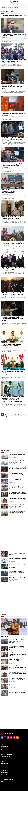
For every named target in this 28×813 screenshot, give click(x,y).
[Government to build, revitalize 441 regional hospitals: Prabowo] (12, 154)
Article (2, 759)
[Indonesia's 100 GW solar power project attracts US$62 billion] (4, 481)
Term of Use (4, 770)
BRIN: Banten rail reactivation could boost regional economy (12, 293)
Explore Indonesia (5, 756)
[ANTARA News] (15, 1)
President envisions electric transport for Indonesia (11, 345)
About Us (3, 777)
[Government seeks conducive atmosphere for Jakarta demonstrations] (4, 661)
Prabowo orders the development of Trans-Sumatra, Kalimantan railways (13, 371)
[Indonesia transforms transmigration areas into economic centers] (12, 181)
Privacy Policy (4, 772)
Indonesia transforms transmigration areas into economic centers (10, 191)
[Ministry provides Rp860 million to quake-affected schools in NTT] (12, 51)
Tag (9, 7)
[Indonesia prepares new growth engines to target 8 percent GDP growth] (12, 76)
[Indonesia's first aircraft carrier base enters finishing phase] (4, 456)
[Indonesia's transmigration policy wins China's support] (12, 259)
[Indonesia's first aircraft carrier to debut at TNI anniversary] (4, 462)
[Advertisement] (14, 434)
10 (6, 416)
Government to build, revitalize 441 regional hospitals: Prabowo (14, 164)
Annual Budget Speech (7, 162)
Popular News (5, 450)
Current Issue (4, 749)
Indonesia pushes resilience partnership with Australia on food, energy (16, 573)
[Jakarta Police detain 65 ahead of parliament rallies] (4, 579)
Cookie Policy (4, 774)
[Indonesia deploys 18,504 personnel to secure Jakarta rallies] (4, 475)
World (2, 752)
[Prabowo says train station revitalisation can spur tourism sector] (12, 308)
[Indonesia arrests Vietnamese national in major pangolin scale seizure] (4, 553)
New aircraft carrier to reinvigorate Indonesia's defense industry (17, 654)
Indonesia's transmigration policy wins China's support (13, 268)
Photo (2, 761)
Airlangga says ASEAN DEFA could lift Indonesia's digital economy (14, 635)
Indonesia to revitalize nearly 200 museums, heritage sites (13, 217)
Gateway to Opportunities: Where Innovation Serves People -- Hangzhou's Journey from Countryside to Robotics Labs (13, 399)
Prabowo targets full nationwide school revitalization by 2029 (13, 138)
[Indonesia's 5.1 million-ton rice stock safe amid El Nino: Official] (4, 693)
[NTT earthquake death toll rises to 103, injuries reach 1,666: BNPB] (4, 494)
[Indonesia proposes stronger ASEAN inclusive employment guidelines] (4, 648)
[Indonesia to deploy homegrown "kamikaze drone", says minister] (12, 233)
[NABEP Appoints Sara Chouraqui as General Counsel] (12, 25)
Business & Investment (6, 754)
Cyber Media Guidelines (7, 779)
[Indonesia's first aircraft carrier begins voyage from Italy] (4, 506)
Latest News (4, 548)
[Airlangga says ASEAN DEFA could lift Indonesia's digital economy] (14, 626)
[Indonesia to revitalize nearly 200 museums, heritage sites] (12, 208)
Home (4, 7)
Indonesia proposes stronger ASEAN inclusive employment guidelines (16, 648)
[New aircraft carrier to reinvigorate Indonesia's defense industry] (4, 654)
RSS (2, 781)
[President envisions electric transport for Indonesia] (12, 335)
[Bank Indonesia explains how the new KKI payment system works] (4, 488)
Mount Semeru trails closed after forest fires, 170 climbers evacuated (17, 566)
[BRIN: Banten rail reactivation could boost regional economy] (12, 284)
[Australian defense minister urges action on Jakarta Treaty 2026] (4, 686)
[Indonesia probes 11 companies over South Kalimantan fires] (4, 513)
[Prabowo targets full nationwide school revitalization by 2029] (12, 129)
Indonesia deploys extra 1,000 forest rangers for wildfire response (16, 641)
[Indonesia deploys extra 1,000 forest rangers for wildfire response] (4, 641)
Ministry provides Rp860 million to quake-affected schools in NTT (14, 60)
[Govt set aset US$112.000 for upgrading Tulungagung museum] (12, 103)
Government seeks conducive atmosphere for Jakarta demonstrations (16, 661)
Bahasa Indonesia (5, 768)
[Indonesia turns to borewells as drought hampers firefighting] (4, 680)
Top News (4, 614)
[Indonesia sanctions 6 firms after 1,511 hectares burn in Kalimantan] (4, 469)
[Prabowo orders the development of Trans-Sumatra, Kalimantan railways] (12, 361)
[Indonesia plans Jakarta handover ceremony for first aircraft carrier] (4, 500)
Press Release (4, 763)
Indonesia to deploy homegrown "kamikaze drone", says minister (13, 242)
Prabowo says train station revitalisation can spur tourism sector (12, 318)
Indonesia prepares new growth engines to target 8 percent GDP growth (13, 86)
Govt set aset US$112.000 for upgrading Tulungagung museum (13, 112)
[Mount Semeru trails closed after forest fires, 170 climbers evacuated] (4, 566)
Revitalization (14, 7)
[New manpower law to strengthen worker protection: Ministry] (4, 560)
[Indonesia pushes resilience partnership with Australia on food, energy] (4, 573)
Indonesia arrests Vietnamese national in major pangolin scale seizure (17, 553)
